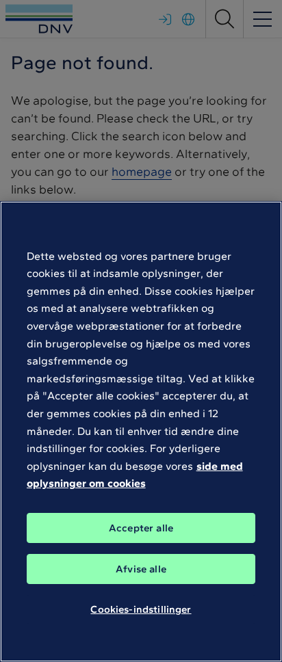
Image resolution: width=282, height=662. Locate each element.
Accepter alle (141, 528)
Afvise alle (141, 569)
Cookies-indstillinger (140, 609)
